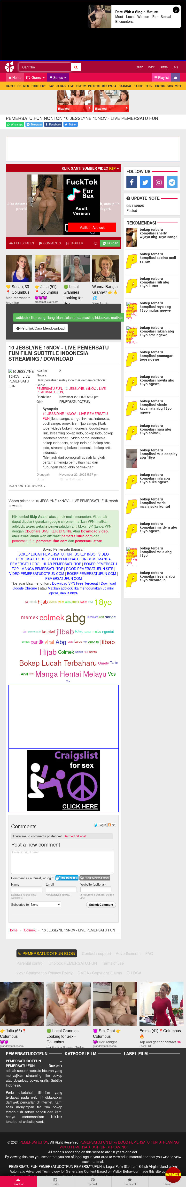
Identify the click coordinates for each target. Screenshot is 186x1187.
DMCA (164, 67)
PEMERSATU (46, 392)
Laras (78, 641)
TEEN (148, 86)
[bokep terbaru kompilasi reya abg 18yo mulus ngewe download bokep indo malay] (133, 310)
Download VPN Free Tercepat (75, 583)
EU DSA (134, 973)
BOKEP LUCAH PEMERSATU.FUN (45, 554)
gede (75, 602)
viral (49, 641)
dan (25, 631)
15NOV (90, 388)
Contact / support (96, 953)
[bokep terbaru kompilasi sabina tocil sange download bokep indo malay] (133, 261)
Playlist (163, 77)
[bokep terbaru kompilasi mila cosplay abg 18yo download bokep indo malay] (133, 457)
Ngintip (93, 652)
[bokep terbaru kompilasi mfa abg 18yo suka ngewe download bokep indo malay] (133, 481)
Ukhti (70, 641)
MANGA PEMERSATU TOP (42, 568)
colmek (51, 617)
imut (90, 601)
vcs (26, 601)
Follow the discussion (111, 825)
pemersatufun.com (77, 535)
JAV (51, 86)
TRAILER (76, 243)
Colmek (66, 651)
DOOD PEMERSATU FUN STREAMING (148, 1142)
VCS (170, 86)
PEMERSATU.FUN (49, 388)
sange (110, 617)
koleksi (48, 631)
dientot (53, 601)
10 (65, 388)
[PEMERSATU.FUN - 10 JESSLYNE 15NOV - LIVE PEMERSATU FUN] (11, 67)
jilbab (65, 631)
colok (33, 601)
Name (15, 884)
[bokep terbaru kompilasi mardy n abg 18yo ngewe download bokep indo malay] (133, 530)
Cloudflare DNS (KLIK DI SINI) (48, 531)
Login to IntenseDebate (66, 877)
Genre (36, 77)
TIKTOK (160, 86)
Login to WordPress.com (94, 877)
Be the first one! (75, 836)
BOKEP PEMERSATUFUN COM (91, 573)
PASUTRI (94, 86)
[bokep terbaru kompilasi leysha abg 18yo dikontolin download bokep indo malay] (133, 579)
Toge (85, 641)
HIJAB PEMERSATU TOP (61, 563)
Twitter (72, 124)
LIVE (71, 86)
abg (75, 616)
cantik (37, 641)
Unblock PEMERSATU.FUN (72, 963)
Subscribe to (20, 904)
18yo (103, 601)
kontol (83, 601)
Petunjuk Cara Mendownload (42, 328)
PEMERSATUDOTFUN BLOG (49, 953)
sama (68, 601)
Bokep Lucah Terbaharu (58, 662)
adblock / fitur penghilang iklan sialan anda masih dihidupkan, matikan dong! (74, 317)
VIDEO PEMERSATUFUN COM (71, 558)
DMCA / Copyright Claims (100, 973)
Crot (86, 651)
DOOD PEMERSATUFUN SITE (89, 568)
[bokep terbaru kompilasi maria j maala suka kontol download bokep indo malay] (133, 506)
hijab (43, 601)
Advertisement (128, 953)
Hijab (48, 652)
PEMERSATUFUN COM (63, 578)
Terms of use (113, 963)
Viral (68, 681)
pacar (88, 631)
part (101, 617)
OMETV (81, 86)
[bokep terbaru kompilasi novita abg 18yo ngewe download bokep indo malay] (133, 383)
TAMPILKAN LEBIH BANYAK (25, 486)
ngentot (108, 631)
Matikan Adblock (92, 227)
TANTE (138, 86)
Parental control (30, 963)
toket (61, 602)
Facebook (54, 124)
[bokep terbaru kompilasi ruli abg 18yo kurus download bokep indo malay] (133, 285)
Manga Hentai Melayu (71, 673)
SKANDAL (125, 86)
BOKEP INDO (85, 554)
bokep (79, 631)
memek (29, 617)
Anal (24, 673)
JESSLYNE (76, 388)
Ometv (103, 662)
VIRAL (179, 86)
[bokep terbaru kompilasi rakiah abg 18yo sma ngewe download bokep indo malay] (133, 334)
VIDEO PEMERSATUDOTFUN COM (36, 573)
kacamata (92, 617)
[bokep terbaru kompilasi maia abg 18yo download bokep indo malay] (133, 555)
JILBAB (61, 86)
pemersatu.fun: (23, 540)
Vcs (112, 673)
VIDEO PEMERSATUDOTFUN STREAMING (93, 1147)
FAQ (175, 67)
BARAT (10, 86)
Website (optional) (93, 884)
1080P (151, 67)
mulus (97, 631)
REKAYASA (109, 86)
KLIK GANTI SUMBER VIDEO (89, 168)
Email (50, 884)
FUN (60, 392)
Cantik (31, 673)
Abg (60, 641)
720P (140, 67)
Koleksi (79, 652)
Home (17, 77)
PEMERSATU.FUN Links (98, 1142)
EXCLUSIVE (38, 86)
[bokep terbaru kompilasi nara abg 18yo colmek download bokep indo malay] (133, 432)
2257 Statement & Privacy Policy (44, 973)
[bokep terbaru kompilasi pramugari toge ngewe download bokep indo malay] (133, 359)
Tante (114, 662)
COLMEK (23, 86)
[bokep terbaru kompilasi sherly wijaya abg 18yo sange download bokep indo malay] (133, 236)
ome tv (93, 641)
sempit (26, 641)
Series (58, 77)
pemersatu (34, 631)
